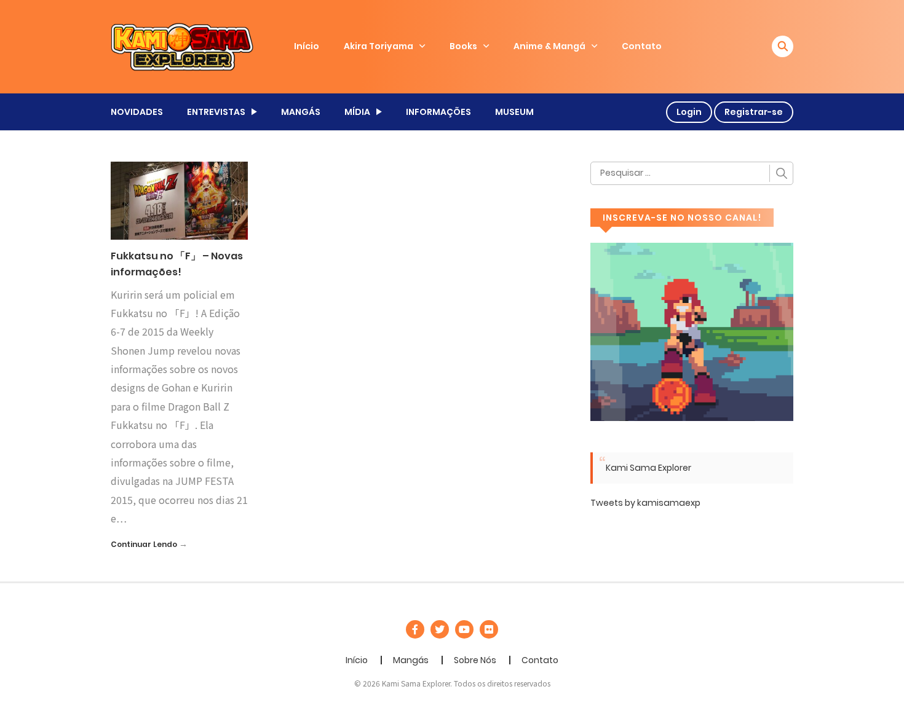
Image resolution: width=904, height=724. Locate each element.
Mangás (411, 660)
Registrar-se (753, 112)
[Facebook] (415, 629)
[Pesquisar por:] (691, 173)
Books (463, 46)
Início (306, 46)
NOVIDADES (137, 112)
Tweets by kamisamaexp (645, 503)
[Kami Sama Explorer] (182, 46)
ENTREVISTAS (216, 112)
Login (689, 112)
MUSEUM (514, 112)
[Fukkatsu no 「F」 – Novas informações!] (179, 200)
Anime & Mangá (549, 46)
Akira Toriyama (378, 46)
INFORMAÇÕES (438, 112)
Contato (642, 46)
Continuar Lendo (144, 544)
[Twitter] (439, 629)
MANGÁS (300, 112)
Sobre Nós (475, 660)
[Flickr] (489, 629)
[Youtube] (464, 629)
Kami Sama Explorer (648, 468)
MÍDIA (357, 112)
